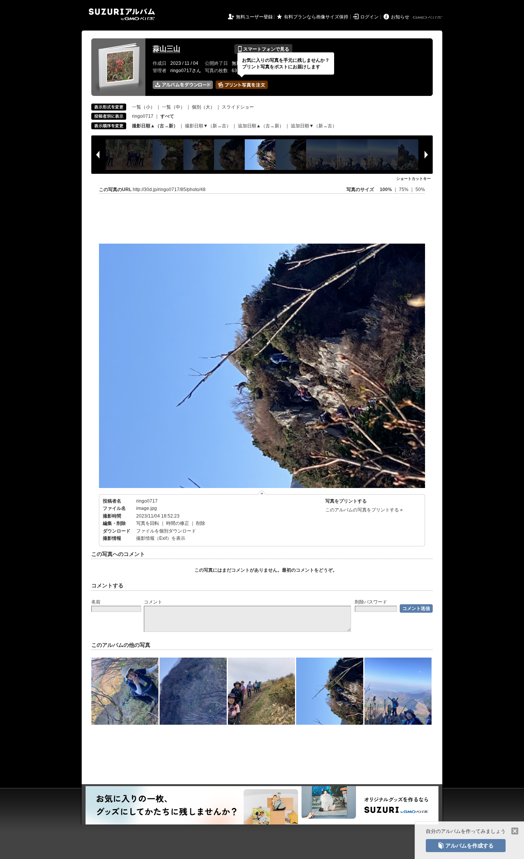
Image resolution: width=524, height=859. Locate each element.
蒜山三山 (166, 49)
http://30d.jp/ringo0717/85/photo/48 (169, 189)
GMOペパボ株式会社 (428, 17)
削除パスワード (371, 602)
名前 (96, 602)
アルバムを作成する (466, 845)
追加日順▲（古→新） (261, 126)
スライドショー (238, 107)
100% (386, 189)
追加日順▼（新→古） (314, 126)
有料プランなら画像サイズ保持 (316, 17)
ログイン (369, 17)
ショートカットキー (413, 178)
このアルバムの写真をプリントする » (364, 510)
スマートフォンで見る (263, 49)
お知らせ (400, 17)
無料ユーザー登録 (254, 17)
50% (420, 189)
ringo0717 (142, 116)
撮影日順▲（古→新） (155, 126)
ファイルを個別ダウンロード (166, 531)
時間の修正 (177, 523)
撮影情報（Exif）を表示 (160, 538)
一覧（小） (143, 107)
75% (404, 189)
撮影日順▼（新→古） (208, 126)
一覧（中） (173, 107)
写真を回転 (147, 523)
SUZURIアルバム (122, 14)
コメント (153, 602)
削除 (200, 523)
